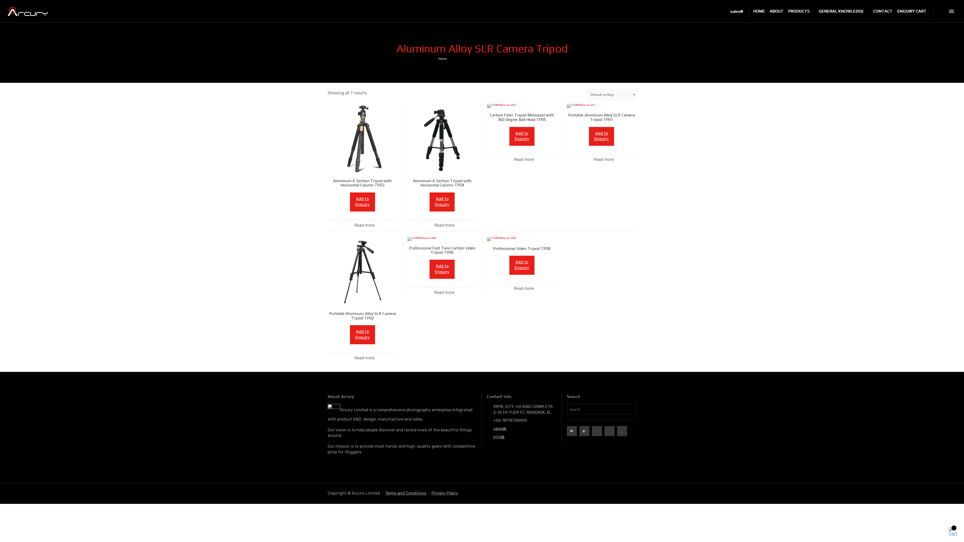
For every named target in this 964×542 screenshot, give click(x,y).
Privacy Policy (445, 493)
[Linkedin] (610, 431)
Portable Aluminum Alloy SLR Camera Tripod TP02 (362, 315)
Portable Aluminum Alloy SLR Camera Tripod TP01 (601, 117)
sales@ (499, 428)
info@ (499, 437)
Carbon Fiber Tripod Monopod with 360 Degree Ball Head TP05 (522, 117)
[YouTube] (622, 431)
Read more (364, 225)
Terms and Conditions (405, 493)
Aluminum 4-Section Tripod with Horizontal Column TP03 (362, 183)
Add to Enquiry (362, 201)
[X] (584, 431)
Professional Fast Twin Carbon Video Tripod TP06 (442, 250)
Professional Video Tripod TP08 (522, 248)
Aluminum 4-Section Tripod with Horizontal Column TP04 (442, 183)
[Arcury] (28, 11)
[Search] (941, 11)
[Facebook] (597, 431)
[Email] (572, 431)
